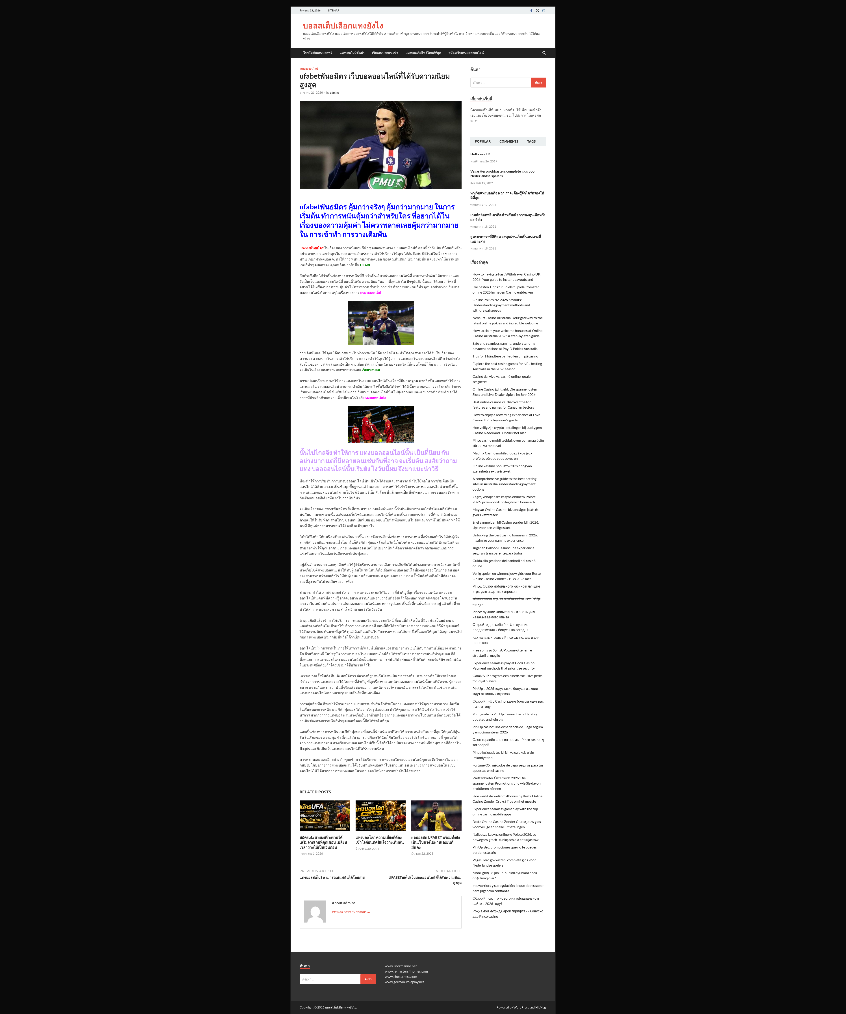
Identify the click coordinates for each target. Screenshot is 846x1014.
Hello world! (480, 154)
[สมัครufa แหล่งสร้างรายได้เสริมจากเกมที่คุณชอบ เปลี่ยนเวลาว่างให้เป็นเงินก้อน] (325, 817)
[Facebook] (531, 10)
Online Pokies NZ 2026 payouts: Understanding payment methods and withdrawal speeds (501, 305)
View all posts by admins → (351, 912)
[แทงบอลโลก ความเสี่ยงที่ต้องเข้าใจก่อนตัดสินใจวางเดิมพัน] (381, 817)
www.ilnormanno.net (401, 966)
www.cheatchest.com (401, 976)
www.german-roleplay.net (404, 982)
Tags (531, 141)
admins (334, 92)
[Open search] (544, 53)
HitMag (540, 1007)
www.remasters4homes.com (406, 971)
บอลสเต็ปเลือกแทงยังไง (343, 25)
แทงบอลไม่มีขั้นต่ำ (352, 53)
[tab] (482, 142)
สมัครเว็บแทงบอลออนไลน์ (466, 53)
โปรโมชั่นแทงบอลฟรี (317, 53)
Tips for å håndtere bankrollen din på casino (505, 356)
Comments (508, 141)
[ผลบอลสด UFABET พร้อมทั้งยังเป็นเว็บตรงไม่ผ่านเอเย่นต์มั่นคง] (436, 817)
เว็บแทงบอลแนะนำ (385, 53)
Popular (483, 141)
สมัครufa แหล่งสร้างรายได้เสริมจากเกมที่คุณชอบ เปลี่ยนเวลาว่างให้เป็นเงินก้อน (323, 842)
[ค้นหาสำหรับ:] (508, 82)
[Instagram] (543, 10)
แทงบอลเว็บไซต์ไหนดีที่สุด (423, 53)
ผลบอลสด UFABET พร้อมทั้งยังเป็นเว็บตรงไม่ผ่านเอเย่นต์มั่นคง (435, 842)
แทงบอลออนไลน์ (309, 68)
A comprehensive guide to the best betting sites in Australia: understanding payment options (504, 483)
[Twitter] (537, 10)
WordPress (521, 1007)
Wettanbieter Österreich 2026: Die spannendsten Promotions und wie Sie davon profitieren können (507, 783)
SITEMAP (333, 10)
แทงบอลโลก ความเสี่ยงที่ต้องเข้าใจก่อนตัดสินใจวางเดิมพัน (380, 840)
